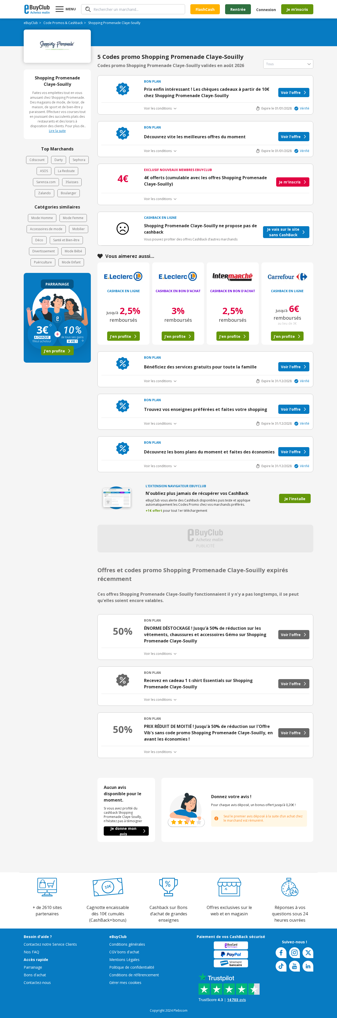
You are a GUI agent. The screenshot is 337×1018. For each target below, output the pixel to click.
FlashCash (205, 9)
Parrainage (33, 967)
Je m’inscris (297, 9)
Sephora (79, 160)
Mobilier (78, 229)
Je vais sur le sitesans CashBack (283, 232)
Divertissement (43, 251)
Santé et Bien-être (66, 240)
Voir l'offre (291, 92)
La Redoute (66, 171)
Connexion (266, 9)
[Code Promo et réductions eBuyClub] (37, 9)
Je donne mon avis (123, 831)
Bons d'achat (35, 974)
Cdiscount (36, 160)
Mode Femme (73, 218)
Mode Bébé (73, 251)
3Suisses (72, 182)
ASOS (44, 171)
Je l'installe (294, 498)
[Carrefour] (287, 277)
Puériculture (43, 262)
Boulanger (68, 193)
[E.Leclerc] (123, 277)
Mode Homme (42, 218)
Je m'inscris (290, 181)
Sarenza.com (46, 182)
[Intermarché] (233, 277)
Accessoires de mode (46, 229)
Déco (39, 240)
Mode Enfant (71, 262)
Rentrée (238, 9)
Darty (58, 160)
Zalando (44, 193)
